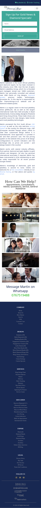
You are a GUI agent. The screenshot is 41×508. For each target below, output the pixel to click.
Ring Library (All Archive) (20, 354)
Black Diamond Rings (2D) (20, 352)
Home (20, 310)
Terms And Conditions (20, 467)
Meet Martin (20, 50)
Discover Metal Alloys (20, 409)
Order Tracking (33, 3)
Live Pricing (20, 414)
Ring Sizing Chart (20, 372)
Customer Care (20, 321)
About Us (20, 313)
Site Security (20, 462)
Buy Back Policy (20, 385)
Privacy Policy (20, 458)
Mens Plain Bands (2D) (20, 348)
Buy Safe (20, 460)
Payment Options (20, 374)
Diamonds (20, 432)
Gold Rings (20, 436)
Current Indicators (20, 416)
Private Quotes (20, 387)
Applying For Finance (20, 389)
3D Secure (20, 465)
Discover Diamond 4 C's (20, 403)
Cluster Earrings (20, 359)
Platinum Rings (20, 438)
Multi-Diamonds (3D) (20, 337)
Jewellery (20, 442)
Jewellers (20, 440)
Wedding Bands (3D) (20, 339)
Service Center (20, 392)
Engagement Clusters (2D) (20, 343)
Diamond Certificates (21, 405)
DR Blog (20, 447)
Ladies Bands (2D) (20, 346)
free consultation (17, 170)
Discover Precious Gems (20, 407)
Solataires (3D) (20, 335)
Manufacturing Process (20, 412)
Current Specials (20, 361)
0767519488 (20, 295)
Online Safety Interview (20, 445)
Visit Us (20, 317)
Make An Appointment (20, 418)
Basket (20, 376)
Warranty (20, 383)
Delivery (20, 379)
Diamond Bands (20, 434)
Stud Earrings (20, 356)
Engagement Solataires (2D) (20, 341)
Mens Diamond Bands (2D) (20, 350)
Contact (20, 323)
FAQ (20, 319)
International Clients (20, 420)
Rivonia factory (5, 172)
